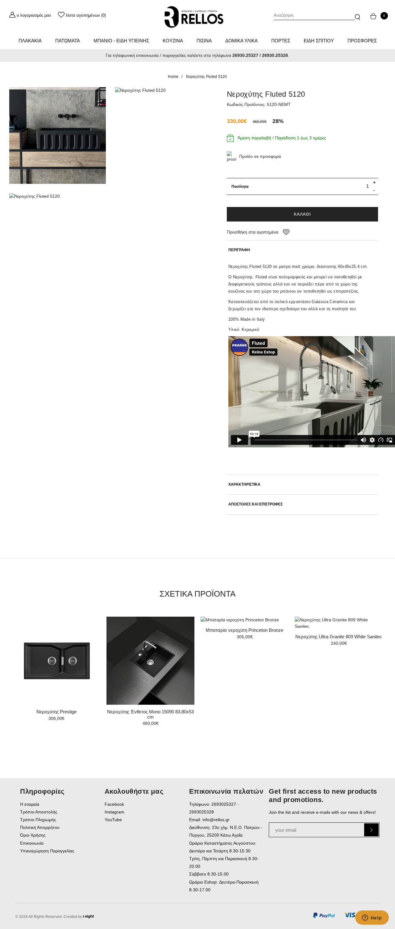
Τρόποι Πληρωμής (38, 819)
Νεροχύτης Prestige (56, 711)
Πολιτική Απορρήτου (40, 827)
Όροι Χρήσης (33, 835)
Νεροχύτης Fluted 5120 (206, 76)
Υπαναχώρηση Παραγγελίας (47, 850)
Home (173, 76)
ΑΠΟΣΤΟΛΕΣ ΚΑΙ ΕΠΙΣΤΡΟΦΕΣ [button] (255, 504)
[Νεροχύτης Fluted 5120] (57, 135)
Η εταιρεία (29, 804)
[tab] (302, 250)
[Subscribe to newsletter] (371, 829)
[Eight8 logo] (88, 917)
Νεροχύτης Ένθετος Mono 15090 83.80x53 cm (150, 714)
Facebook (114, 804)
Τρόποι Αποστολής (38, 811)
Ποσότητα (239, 186)
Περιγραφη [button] (239, 250)
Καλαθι (302, 214)
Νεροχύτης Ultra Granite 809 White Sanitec (338, 636)
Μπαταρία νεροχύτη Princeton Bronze (244, 630)
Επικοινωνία (32, 843)
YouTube (113, 819)
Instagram (114, 811)
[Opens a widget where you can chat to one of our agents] (372, 918)
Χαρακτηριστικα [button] (244, 485)
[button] (357, 14)
